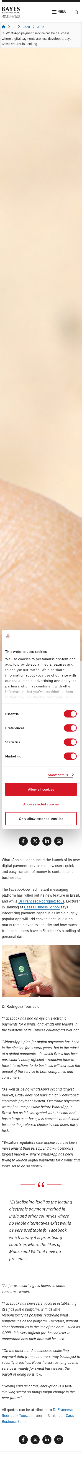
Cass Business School (42, 906)
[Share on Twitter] (35, 841)
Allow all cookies (41, 789)
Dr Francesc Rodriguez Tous (41, 900)
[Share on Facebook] (23, 841)
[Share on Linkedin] (46, 841)
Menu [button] (62, 11)
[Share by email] (58, 841)
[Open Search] (76, 12)
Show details (58, 774)
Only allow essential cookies (41, 818)
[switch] (70, 728)
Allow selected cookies (41, 804)
